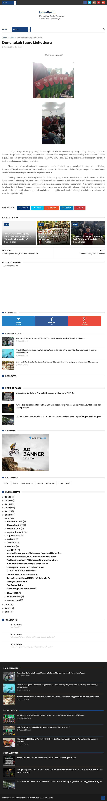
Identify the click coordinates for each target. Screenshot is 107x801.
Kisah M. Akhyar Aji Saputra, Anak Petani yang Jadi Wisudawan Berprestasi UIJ (50, 715)
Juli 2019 (11, 539)
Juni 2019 (12, 542)
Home (4, 29)
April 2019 (12, 550)
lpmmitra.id (47, 12)
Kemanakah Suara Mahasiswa (22, 574)
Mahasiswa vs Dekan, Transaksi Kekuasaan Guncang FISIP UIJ (45, 393)
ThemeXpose (17, 798)
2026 (7, 497)
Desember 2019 (15, 521)
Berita (15, 483)
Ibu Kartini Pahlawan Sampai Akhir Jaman (27, 563)
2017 (7, 608)
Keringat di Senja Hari (17, 581)
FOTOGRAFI (50, 483)
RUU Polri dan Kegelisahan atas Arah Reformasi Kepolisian (88, 237)
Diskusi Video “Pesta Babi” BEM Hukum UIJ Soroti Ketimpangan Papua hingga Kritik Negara (58, 416)
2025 (7, 500)
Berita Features (27, 483)
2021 (7, 511)
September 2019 (15, 532)
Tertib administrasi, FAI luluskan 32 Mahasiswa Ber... (32, 560)
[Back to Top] (103, 798)
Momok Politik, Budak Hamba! (21, 570)
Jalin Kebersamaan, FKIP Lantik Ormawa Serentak (32, 556)
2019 (7, 518)
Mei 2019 (11, 546)
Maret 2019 (12, 593)
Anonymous (16, 624)
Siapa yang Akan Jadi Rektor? (21, 588)
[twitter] (89, 2)
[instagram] (94, 2)
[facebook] (85, 2)
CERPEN (40, 483)
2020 (7, 515)
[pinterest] (98, 2)
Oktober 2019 (14, 528)
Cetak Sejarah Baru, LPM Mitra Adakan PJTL (28, 578)
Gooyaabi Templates (44, 798)
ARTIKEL (6, 483)
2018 (7, 604)
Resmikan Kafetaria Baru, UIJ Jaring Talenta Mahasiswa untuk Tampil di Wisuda (50, 338)
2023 (7, 507)
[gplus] (103, 2)
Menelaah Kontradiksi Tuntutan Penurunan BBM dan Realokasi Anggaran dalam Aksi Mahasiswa (54, 235)
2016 (7, 612)
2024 (7, 504)
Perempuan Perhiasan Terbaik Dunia (25, 567)
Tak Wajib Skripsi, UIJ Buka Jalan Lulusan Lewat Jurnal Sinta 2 (43, 727)
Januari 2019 (13, 600)
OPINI (12, 38)
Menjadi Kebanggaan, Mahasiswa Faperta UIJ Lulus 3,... (34, 553)
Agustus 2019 (13, 535)
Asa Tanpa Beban (15, 585)
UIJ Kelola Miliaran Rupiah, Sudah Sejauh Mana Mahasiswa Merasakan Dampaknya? (19, 236)
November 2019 (15, 525)
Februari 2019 (14, 596)
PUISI (68, 483)
